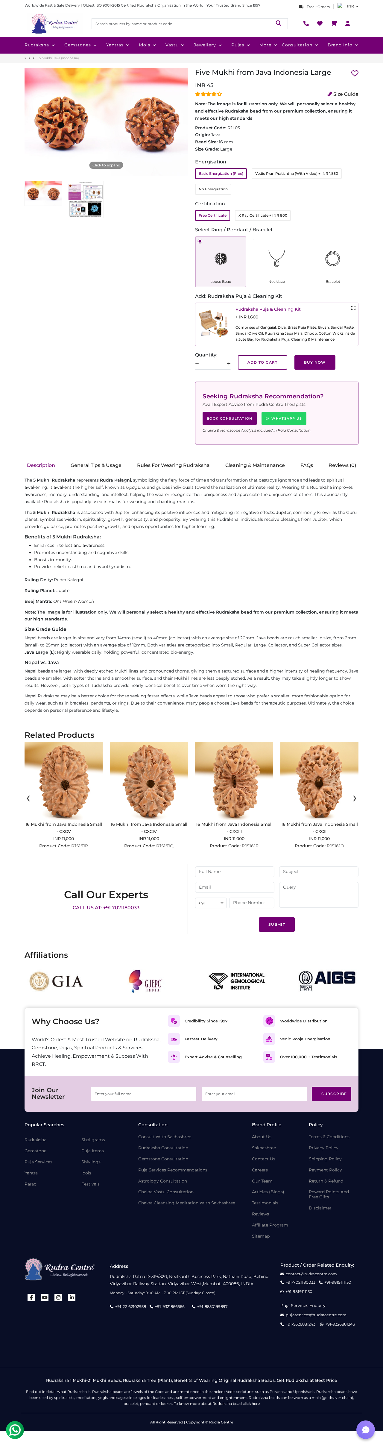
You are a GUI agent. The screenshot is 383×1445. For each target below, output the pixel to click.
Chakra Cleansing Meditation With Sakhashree (186, 1203)
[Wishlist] (320, 23)
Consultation (297, 45)
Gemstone (35, 1150)
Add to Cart (262, 362)
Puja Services (38, 1162)
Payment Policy (325, 1170)
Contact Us (263, 1159)
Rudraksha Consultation (163, 1147)
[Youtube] (45, 1297)
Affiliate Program (270, 1225)
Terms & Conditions (329, 1136)
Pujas (237, 45)
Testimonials (265, 1203)
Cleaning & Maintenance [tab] (255, 465)
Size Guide (345, 94)
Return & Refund (326, 1181)
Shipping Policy (325, 1159)
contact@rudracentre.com (311, 1274)
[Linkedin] (72, 1297)
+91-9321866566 (170, 1306)
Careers (260, 1170)
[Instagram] (58, 1297)
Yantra (31, 1173)
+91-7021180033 (300, 1282)
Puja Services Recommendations (172, 1170)
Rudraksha (37, 45)
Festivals (90, 1184)
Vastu (172, 45)
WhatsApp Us (286, 418)
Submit (276, 924)
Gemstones (77, 45)
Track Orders (318, 6)
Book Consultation (230, 418)
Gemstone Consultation (163, 1159)
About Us (261, 1136)
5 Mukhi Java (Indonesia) (59, 58)
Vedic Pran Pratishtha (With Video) (296, 173)
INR (350, 6)
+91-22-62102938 (130, 1306)
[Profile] (347, 23)
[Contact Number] (306, 23)
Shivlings (91, 1162)
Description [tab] (41, 465)
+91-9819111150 (337, 1282)
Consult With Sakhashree (164, 1136)
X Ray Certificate (262, 215)
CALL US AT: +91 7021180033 (106, 907)
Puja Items (92, 1150)
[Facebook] (31, 1297)
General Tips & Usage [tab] (96, 465)
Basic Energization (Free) (221, 173)
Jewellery (205, 45)
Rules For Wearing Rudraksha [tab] (173, 465)
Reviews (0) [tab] (342, 465)
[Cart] (334, 23)
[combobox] (211, 903)
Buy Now (315, 362)
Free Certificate (213, 215)
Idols (144, 45)
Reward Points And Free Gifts (329, 1194)
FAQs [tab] (306, 465)
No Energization (213, 189)
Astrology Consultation (162, 1181)
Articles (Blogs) (268, 1191)
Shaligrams (93, 1139)
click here (251, 1403)
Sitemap (261, 1236)
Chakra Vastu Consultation (166, 1191)
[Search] (278, 23)
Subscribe (334, 1094)
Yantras (115, 45)
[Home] (54, 23)
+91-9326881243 (300, 1324)
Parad (31, 1184)
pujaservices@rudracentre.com (316, 1315)
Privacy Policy (323, 1147)
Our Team (262, 1181)
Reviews (260, 1214)
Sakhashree (264, 1147)
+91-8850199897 (212, 1306)
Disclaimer (320, 1208)
